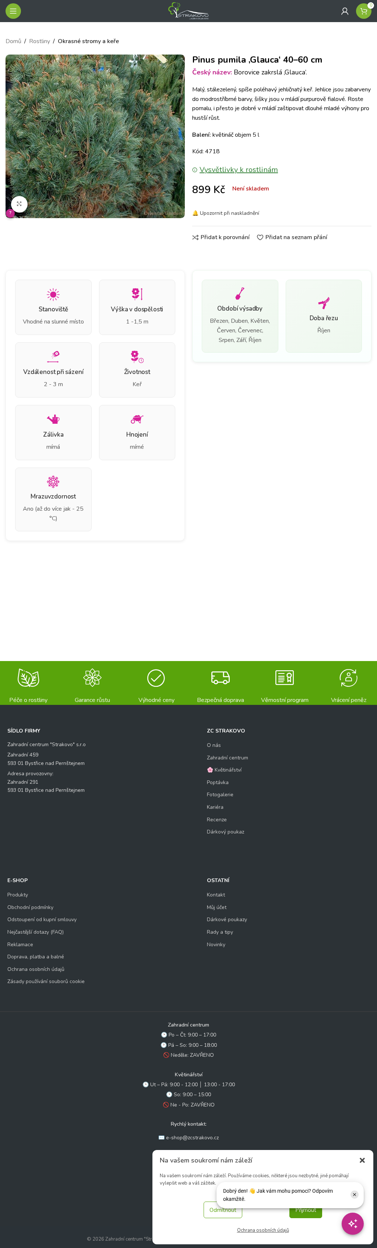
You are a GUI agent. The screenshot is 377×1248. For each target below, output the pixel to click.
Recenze (217, 819)
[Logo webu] (188, 11)
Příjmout (305, 1210)
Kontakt (216, 894)
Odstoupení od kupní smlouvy (42, 919)
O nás (214, 745)
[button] (362, 1160)
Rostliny (39, 41)
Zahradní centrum (227, 757)
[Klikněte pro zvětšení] (19, 204)
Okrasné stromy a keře (88, 41)
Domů (13, 41)
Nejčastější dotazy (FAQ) (35, 932)
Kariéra (215, 807)
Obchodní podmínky (30, 907)
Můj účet (216, 907)
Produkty (17, 894)
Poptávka (218, 782)
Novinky (216, 944)
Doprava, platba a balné (35, 956)
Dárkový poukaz (225, 831)
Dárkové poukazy (227, 919)
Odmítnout (222, 1210)
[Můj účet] (345, 11)
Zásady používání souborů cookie (46, 981)
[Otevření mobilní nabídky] (13, 11)
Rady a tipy (220, 932)
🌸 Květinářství (224, 769)
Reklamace (20, 944)
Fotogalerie (220, 794)
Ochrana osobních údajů (263, 1230)
